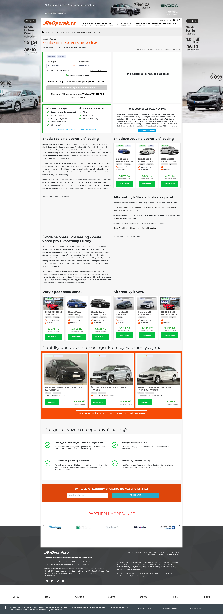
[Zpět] (44, 32)
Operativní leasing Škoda (78, 568)
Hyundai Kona (129, 228)
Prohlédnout (124, 183)
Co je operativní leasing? (66, 129)
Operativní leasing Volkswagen (56, 568)
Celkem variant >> (99, 71)
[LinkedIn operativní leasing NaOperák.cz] (179, 20)
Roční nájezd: (51, 62)
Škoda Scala (152, 228)
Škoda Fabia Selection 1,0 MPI (98, 314)
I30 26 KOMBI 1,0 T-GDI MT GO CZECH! (77, 314)
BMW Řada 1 (118, 207)
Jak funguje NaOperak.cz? (88, 129)
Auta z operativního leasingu (56, 573)
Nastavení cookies (170, 608)
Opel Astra (149, 207)
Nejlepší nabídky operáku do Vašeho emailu (113, 489)
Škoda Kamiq (142, 228)
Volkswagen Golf (130, 210)
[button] (180, 527)
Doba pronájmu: (84, 62)
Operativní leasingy (89, 573)
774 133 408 (97, 94)
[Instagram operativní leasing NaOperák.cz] (177, 20)
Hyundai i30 (139, 207)
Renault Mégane (172, 207)
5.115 (117, 218)
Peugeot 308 (159, 207)
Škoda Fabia (118, 210)
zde (60, 610)
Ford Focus (128, 207)
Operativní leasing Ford (61, 571)
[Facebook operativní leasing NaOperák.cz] (174, 20)
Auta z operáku (74, 573)
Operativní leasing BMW (81, 571)
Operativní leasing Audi (100, 571)
